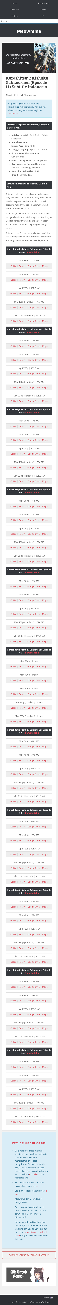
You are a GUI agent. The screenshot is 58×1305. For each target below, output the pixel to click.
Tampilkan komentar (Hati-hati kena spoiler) (29, 1255)
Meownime (29, 31)
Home (14, 3)
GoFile (13, 266)
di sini (35, 1186)
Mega (45, 266)
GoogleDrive (33, 266)
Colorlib (27, 1302)
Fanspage (14, 15)
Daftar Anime (43, 3)
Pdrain (22, 266)
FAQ (43, 15)
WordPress (45, 1302)
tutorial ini (33, 1174)
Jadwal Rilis (14, 9)
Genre (43, 9)
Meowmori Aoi (30, 95)
